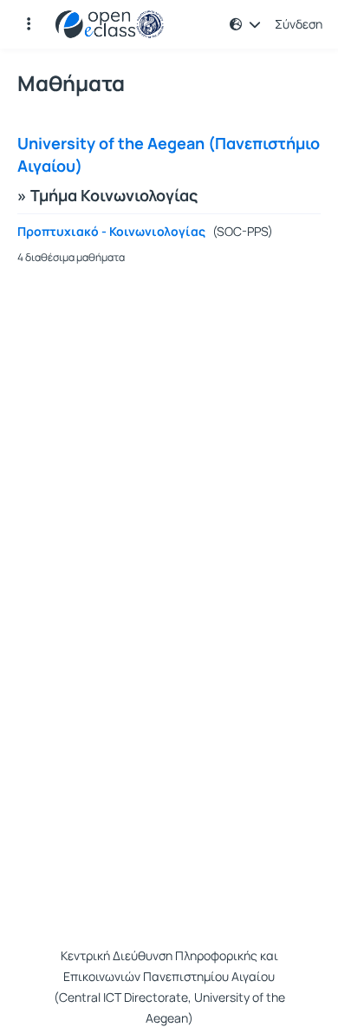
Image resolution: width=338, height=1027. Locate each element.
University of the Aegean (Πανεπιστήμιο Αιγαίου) (168, 154)
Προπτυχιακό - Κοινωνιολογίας (111, 232)
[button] (29, 24)
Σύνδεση (298, 24)
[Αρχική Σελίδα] (110, 24)
